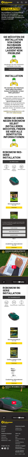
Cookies (17, 440)
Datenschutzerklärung (20, 438)
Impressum (17, 443)
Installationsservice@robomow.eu (13, 111)
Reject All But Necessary (14, 231)
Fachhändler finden (14, 69)
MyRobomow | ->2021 (6, 440)
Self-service (3, 437)
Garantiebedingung (19, 442)
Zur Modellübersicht (14, 297)
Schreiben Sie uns (19, 451)
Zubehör (3, 431)
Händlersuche (18, 428)
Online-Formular (17, 112)
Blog (16, 437)
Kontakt (17, 435)
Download (14, 207)
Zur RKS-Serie (14, 161)
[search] (22, 2)
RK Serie (3, 429)
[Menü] (26, 2)
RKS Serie (3, 428)
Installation (3, 435)
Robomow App (4, 438)
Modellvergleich (18, 429)
